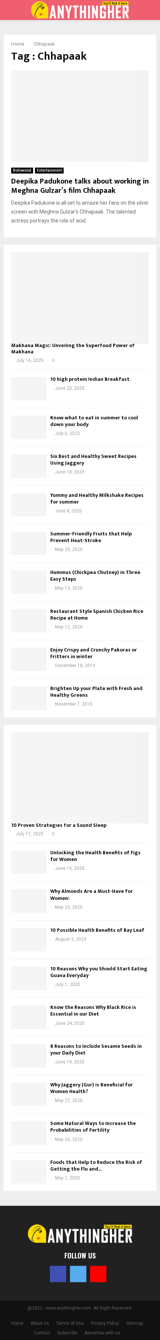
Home (17, 1323)
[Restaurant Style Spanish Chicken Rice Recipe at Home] (29, 621)
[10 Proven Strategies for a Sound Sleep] (80, 778)
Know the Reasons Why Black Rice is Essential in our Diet (93, 1010)
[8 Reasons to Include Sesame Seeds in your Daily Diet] (29, 1055)
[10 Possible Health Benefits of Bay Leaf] (29, 939)
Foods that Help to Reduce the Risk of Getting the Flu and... (96, 1165)
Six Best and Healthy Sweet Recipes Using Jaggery (93, 459)
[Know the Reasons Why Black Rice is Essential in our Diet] (29, 1017)
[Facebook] (58, 1274)
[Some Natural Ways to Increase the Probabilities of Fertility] (29, 1133)
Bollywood (22, 170)
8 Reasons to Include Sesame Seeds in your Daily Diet (96, 1049)
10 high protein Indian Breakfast (89, 379)
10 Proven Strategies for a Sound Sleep (58, 825)
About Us (40, 1323)
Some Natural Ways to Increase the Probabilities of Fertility (93, 1126)
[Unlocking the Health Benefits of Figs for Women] (29, 862)
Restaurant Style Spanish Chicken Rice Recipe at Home (96, 614)
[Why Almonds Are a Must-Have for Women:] (29, 900)
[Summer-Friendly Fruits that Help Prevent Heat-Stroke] (29, 543)
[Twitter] (78, 1274)
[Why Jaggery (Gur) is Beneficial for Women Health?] (29, 1094)
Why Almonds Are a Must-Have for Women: (91, 894)
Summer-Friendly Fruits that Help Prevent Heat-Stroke (91, 537)
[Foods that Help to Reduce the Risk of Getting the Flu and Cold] (29, 1172)
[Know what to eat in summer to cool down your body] (29, 427)
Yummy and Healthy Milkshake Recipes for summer (97, 498)
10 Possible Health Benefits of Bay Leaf (97, 930)
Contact (42, 1333)
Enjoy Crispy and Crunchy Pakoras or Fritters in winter (93, 653)
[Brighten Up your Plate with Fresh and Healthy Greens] (29, 698)
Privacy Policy (105, 1323)
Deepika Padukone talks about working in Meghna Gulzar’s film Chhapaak (80, 186)
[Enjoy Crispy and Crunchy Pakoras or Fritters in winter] (29, 659)
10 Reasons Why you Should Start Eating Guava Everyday (98, 972)
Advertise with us (102, 1333)
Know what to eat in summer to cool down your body (94, 421)
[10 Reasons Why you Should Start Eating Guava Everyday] (29, 978)
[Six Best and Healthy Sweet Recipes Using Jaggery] (29, 466)
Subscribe (67, 1333)
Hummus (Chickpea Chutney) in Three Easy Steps (95, 575)
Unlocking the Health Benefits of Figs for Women (95, 856)
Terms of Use (70, 1323)
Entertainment (49, 170)
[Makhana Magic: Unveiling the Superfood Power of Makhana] (80, 298)
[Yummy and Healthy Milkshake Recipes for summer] (29, 504)
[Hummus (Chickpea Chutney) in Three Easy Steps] (29, 582)
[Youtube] (98, 1274)
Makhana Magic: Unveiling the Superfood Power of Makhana (73, 348)
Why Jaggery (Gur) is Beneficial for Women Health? (91, 1088)
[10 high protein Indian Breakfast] (29, 388)
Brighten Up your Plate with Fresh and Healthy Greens (96, 691)
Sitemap (134, 1323)
